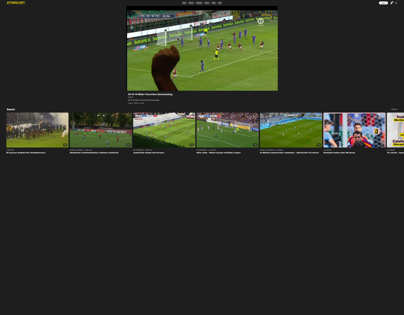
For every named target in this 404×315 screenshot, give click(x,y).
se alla (394, 109)
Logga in (383, 3)
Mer (220, 3)
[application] (202, 48)
